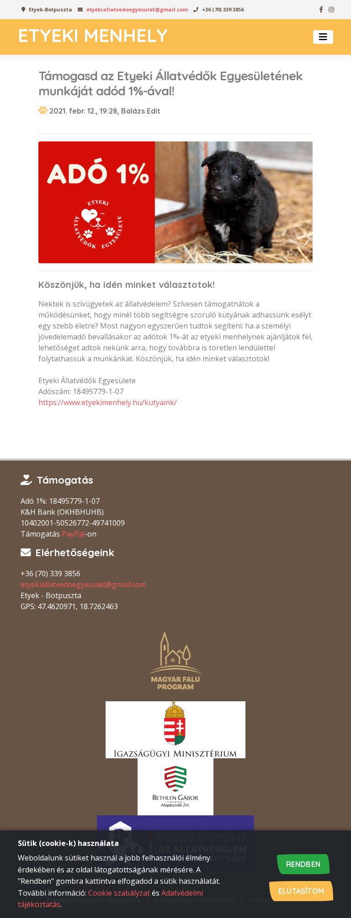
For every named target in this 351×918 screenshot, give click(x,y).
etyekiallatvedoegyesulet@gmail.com (137, 9)
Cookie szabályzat (119, 893)
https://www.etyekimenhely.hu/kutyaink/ (107, 402)
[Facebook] (321, 9)
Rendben (303, 864)
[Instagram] (331, 9)
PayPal (73, 534)
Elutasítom (301, 891)
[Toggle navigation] (323, 37)
